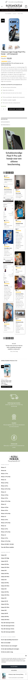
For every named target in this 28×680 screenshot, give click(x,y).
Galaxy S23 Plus (5, 582)
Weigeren (14, 670)
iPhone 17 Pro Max (5, 476)
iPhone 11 (3, 535)
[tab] (14, 119)
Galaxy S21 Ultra (5, 607)
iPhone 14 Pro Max (5, 513)
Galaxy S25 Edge (5, 558)
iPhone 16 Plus (4, 482)
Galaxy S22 (3, 588)
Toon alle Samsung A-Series (7, 625)
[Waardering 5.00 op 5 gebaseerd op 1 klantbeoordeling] (14, 56)
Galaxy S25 (3, 555)
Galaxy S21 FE (4, 601)
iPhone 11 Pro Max (5, 541)
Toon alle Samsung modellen (8, 631)
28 (12, 172)
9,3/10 (9, 61)
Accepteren (14, 666)
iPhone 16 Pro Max (5, 488)
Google (14, 13)
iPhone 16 (3, 479)
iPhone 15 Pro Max (5, 501)
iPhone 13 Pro (4, 519)
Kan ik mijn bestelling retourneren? (9, 639)
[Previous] (3, 29)
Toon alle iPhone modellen (7, 547)
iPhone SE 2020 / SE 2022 (7, 544)
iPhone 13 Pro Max (5, 522)
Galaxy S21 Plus (5, 604)
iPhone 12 (3, 525)
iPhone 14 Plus (4, 507)
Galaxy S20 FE (4, 613)
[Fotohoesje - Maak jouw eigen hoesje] (14, 6)
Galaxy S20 (3, 610)
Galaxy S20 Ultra (5, 619)
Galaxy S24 (3, 570)
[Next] (25, 29)
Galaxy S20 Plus (5, 616)
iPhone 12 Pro (4, 528)
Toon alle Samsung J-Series (7, 628)
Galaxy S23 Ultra (5, 585)
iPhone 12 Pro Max (5, 531)
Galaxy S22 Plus (5, 592)
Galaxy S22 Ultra (5, 595)
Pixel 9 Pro (20, 13)
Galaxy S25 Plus (5, 564)
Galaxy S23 (3, 579)
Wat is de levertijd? (5, 642)
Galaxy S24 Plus (5, 573)
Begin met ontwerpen (16, 109)
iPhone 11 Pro (4, 538)
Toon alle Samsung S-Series (7, 622)
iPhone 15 (3, 492)
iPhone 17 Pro (4, 473)
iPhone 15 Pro (4, 498)
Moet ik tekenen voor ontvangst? (9, 645)
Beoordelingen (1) (5, 124)
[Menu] (2, 6)
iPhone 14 (3, 504)
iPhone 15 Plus (4, 495)
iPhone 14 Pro (4, 510)
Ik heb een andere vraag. (7, 652)
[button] (26, 655)
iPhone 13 (3, 516)
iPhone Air (3, 470)
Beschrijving (4, 119)
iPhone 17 (3, 467)
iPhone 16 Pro (4, 485)
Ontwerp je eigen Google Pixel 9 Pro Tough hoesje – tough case (6, 382)
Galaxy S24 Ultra (5, 576)
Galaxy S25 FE (4, 561)
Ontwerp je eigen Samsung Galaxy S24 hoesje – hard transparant (16, 674)
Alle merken (8, 13)
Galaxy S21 (3, 598)
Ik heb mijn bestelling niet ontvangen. (10, 648)
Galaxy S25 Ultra (5, 567)
